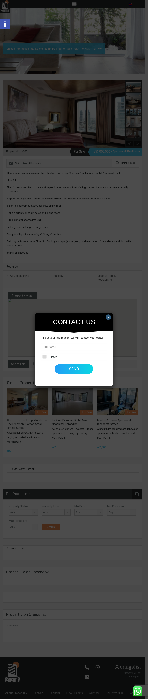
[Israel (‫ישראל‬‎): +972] (45, 357)
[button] (5, 24)
